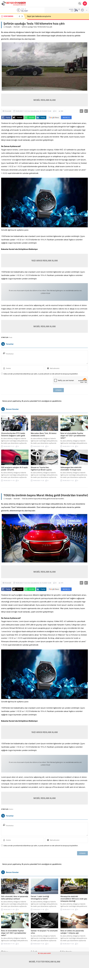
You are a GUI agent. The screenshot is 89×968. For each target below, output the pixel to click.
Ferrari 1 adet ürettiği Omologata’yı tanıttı (40, 897)
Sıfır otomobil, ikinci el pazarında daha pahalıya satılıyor (14, 897)
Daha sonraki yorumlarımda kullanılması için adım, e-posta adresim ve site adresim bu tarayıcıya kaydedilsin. (41, 373)
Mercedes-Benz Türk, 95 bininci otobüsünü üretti (43, 434)
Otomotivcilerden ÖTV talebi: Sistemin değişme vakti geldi (13, 434)
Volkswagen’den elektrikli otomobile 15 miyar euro (70, 468)
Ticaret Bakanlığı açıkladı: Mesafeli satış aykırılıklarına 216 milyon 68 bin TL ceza (56, 16)
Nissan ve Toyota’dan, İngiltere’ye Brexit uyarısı (41, 468)
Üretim (11, 809)
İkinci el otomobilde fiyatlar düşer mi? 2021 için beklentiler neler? (73, 435)
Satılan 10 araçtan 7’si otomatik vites (44, 932)
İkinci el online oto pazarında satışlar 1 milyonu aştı (72, 932)
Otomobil (17, 27)
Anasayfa (8, 27)
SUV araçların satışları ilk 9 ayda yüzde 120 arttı (14, 468)
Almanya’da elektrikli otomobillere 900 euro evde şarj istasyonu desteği (73, 899)
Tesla (10, 337)
